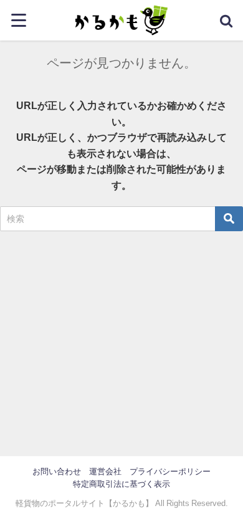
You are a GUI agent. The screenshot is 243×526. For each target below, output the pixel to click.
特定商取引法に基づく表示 (121, 484)
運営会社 (105, 471)
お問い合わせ (56, 471)
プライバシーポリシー (170, 471)
